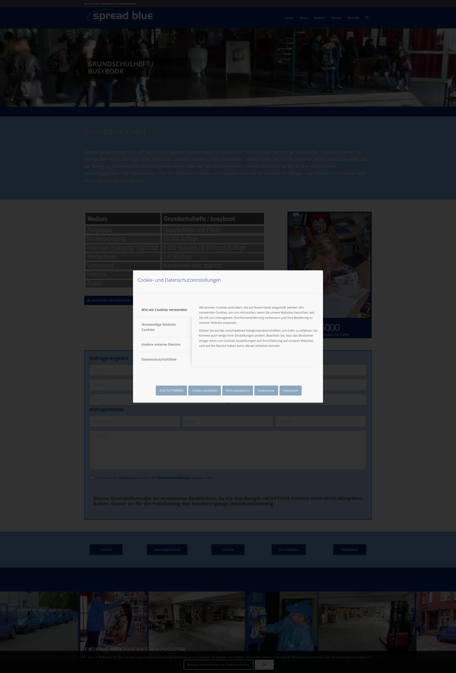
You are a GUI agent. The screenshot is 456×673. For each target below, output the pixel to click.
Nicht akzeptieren (237, 390)
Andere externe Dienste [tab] (161, 344)
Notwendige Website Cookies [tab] (159, 327)
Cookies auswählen (204, 390)
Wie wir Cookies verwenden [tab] (164, 309)
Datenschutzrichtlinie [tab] (159, 359)
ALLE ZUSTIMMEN (171, 390)
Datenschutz (266, 390)
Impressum (290, 390)
